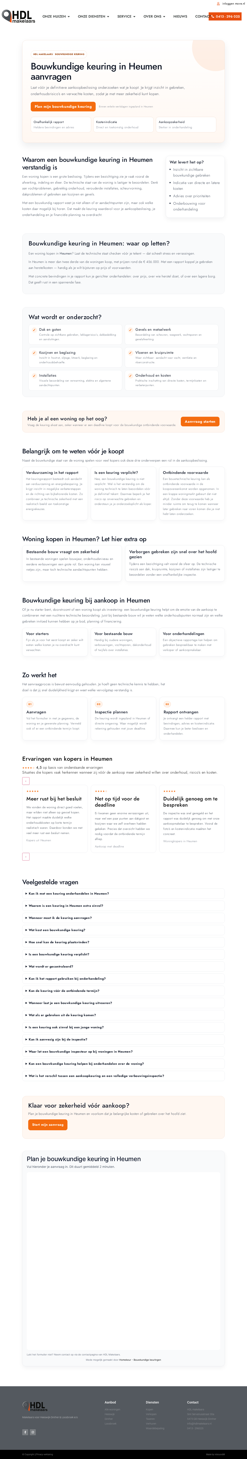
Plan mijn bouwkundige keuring (63, 106)
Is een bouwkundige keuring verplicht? (59, 954)
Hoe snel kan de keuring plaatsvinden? (59, 942)
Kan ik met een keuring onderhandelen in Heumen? (69, 893)
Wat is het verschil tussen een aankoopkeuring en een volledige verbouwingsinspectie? (96, 1076)
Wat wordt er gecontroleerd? (51, 966)
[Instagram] (33, 1432)
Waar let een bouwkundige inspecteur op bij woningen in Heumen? (81, 1051)
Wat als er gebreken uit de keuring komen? (62, 1015)
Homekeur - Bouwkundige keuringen (140, 1359)
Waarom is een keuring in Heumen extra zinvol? (66, 905)
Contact (203, 16)
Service (124, 16)
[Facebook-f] (25, 1432)
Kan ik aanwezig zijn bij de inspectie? (58, 1039)
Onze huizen (54, 16)
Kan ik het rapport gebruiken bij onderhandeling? (67, 978)
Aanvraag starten (200, 421)
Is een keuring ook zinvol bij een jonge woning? (66, 1027)
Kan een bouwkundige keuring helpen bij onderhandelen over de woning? (86, 1064)
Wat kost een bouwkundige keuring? (57, 930)
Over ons (152, 16)
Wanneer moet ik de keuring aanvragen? (60, 918)
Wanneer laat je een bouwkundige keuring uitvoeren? (70, 1003)
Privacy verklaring (44, 1454)
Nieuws (180, 16)
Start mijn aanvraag (47, 1124)
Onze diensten (91, 16)
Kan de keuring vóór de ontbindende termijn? (64, 991)
